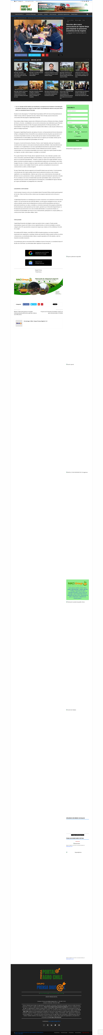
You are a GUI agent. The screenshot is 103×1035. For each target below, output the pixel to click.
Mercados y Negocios (78, 20)
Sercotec (68, 21)
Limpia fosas (75, 596)
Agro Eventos (62, 89)
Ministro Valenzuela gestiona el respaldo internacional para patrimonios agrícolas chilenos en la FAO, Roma (25, 313)
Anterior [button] (16, 286)
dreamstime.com (69, 846)
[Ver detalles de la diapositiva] (38, 286)
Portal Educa (71, 1032)
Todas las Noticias (19, 14)
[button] (87, 14)
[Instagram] (83, 1)
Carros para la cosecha (73, 588)
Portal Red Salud (64, 1032)
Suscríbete (40, 14)
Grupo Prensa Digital (19, 1032)
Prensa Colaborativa (53, 993)
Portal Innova (56, 1032)
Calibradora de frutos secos (73, 595)
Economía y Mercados (70, 20)
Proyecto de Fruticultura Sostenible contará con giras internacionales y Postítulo (52, 312)
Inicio (15, 18)
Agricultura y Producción (19, 70)
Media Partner (74, 14)
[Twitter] (86, 1)
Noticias (83, 20)
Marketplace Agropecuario (63, 14)
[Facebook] (81, 1)
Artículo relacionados (22, 60)
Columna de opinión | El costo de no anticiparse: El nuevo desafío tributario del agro (51, 74)
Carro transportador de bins (80, 593)
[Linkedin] (84, 1)
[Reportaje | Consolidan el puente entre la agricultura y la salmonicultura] (36, 66)
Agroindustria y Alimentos (34, 70)
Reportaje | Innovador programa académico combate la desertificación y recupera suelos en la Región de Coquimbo (36, 94)
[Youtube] (88, 1)
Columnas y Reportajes (31, 14)
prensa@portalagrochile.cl (54, 1021)
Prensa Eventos (78, 1032)
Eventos (46, 14)
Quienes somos (39, 1)
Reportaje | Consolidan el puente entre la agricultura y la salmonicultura (36, 74)
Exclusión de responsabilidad (30, 1032)
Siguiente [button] (61, 286)
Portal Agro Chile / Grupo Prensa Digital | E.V (77, 32)
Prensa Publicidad (44, 993)
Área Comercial (53, 14)
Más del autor (36, 60)
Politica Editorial (40, 1032)
